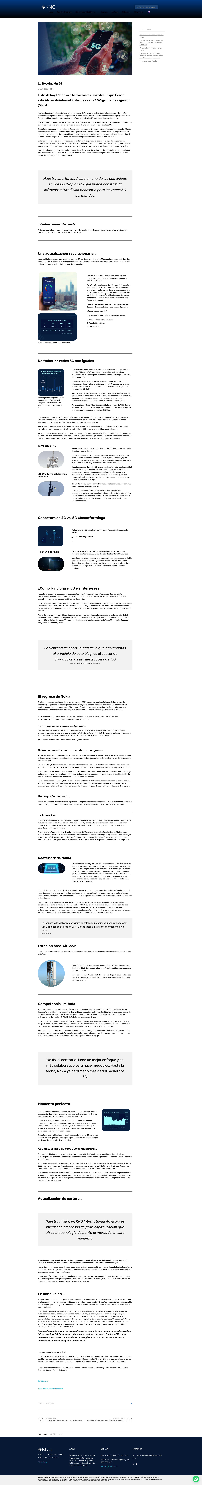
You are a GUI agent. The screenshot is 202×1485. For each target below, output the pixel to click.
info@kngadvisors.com (109, 1466)
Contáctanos (43, 1381)
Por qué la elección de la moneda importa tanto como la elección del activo (151, 42)
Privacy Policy (42, 1462)
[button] (196, 1479)
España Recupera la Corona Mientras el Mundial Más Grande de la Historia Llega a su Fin (151, 56)
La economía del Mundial (148, 61)
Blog (51, 89)
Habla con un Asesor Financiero (50, 1389)
